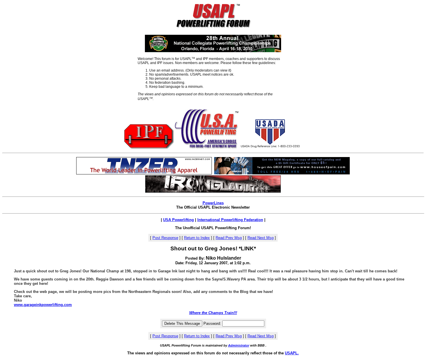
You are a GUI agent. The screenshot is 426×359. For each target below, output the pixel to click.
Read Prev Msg (229, 238)
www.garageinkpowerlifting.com (43, 304)
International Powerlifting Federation (230, 220)
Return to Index (197, 238)
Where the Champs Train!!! (213, 313)
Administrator (238, 345)
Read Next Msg (260, 238)
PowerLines (213, 203)
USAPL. (292, 353)
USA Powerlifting (178, 220)
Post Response (165, 238)
